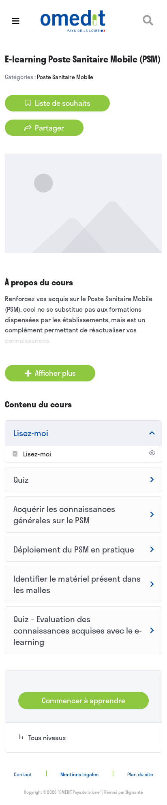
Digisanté (134, 792)
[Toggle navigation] (15, 21)
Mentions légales (79, 774)
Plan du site (140, 774)
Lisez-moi (37, 454)
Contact (23, 774)
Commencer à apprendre (83, 700)
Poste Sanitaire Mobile (65, 77)
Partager (49, 127)
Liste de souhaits (62, 103)
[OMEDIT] (83, 21)
